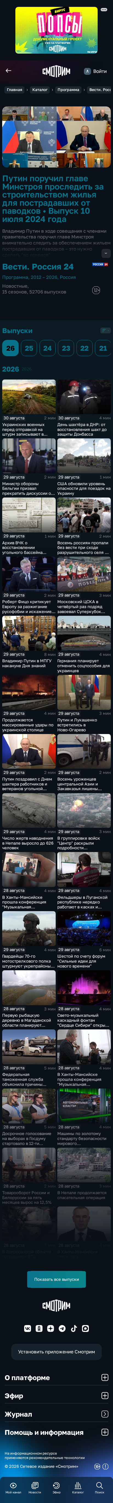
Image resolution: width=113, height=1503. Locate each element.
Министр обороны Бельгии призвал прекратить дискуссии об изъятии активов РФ (27, 491)
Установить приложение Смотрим (56, 1351)
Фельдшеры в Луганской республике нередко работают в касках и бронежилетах (82, 904)
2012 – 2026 (44, 277)
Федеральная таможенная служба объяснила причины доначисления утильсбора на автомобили (28, 1084)
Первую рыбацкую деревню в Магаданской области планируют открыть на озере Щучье (27, 1022)
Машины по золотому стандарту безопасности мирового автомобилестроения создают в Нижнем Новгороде (81, 1145)
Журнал (18, 1414)
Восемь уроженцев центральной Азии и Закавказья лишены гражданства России (77, 786)
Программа (68, 89)
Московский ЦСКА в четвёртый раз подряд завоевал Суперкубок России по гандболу (79, 609)
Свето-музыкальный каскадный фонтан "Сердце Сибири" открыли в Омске (83, 1022)
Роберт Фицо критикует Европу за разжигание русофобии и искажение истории (27, 609)
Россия (68, 277)
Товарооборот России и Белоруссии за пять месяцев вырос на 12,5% (27, 1197)
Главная (14, 89)
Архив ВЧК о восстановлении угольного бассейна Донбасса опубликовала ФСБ (26, 552)
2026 (27, 369)
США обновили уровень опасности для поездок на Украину (84, 488)
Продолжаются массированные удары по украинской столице (27, 725)
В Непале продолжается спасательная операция (82, 1195)
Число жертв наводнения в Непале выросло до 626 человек (27, 843)
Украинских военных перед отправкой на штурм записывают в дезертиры (23, 431)
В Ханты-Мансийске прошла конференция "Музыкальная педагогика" (79, 1081)
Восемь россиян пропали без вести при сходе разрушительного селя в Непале (82, 550)
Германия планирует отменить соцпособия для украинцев (83, 665)
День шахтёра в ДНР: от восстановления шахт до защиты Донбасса (82, 429)
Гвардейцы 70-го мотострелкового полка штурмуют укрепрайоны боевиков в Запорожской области (27, 966)
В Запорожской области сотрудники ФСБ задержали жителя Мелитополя (26, 1259)
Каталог (39, 89)
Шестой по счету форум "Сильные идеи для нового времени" (81, 961)
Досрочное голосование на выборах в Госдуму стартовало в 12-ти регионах (26, 1140)
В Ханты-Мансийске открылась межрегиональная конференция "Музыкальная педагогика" (77, 1264)
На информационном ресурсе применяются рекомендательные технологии (45, 1455)
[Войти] (87, 71)
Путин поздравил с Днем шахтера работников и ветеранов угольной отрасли (27, 786)
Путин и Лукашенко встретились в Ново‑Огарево (77, 725)
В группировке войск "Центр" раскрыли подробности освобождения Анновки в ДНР (83, 848)
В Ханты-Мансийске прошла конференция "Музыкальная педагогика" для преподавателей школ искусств (24, 909)
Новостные (14, 286)
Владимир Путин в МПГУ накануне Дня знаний (27, 663)
